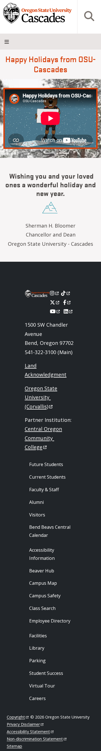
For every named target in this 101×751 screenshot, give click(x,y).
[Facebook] (67, 302)
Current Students (47, 477)
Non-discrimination (35, 738)
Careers (37, 698)
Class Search (42, 608)
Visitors (37, 515)
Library (36, 648)
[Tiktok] (66, 293)
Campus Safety (45, 596)
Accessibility (28, 731)
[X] (55, 302)
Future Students (46, 464)
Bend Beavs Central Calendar (49, 531)
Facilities (38, 636)
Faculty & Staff (44, 489)
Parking (37, 661)
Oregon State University (41, 397)
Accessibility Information (42, 554)
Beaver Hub (41, 571)
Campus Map (43, 583)
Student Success (46, 673)
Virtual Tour (42, 686)
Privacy (23, 724)
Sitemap (14, 746)
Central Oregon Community (43, 437)
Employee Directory (49, 621)
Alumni (36, 502)
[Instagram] (55, 293)
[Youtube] (55, 311)
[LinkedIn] (69, 311)
